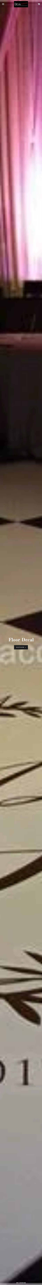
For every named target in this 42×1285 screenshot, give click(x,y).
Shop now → (21, 649)
